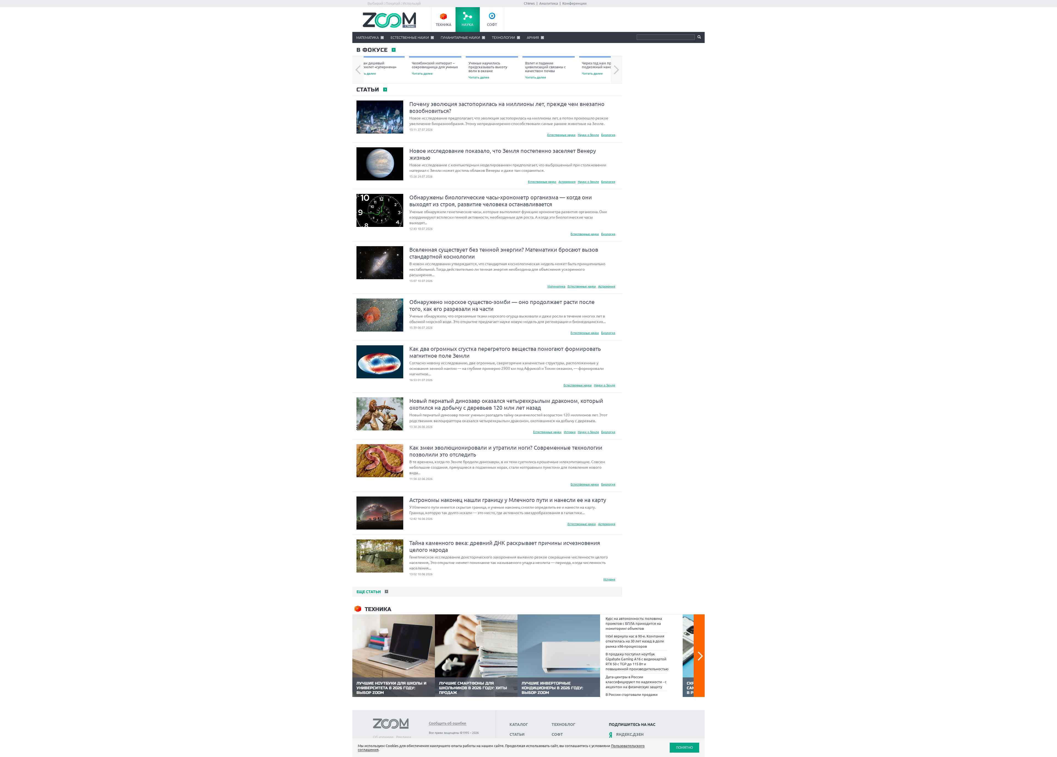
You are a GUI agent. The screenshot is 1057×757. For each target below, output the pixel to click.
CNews (529, 3)
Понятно (684, 747)
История (570, 432)
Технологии (503, 37)
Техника (443, 24)
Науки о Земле (588, 135)
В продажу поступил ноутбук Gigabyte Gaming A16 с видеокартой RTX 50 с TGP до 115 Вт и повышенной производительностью (637, 661)
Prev (358, 70)
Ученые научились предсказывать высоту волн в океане (487, 70)
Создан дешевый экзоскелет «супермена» (375, 68)
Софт (492, 24)
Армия (533, 37)
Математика (367, 37)
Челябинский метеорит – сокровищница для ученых (435, 68)
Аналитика (548, 3)
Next (616, 70)
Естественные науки (410, 37)
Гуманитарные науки (460, 37)
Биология (608, 135)
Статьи (367, 89)
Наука (467, 24)
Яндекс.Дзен (630, 734)
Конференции (574, 3)
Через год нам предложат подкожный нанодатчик (604, 68)
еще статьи (368, 592)
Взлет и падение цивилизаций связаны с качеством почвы (545, 70)
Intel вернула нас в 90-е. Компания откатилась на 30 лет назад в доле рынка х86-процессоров (635, 641)
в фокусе (371, 50)
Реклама (403, 737)
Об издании (383, 737)
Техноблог (563, 724)
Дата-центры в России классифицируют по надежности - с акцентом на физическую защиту (636, 682)
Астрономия (567, 181)
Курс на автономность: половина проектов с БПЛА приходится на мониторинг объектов (634, 623)
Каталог (519, 724)
